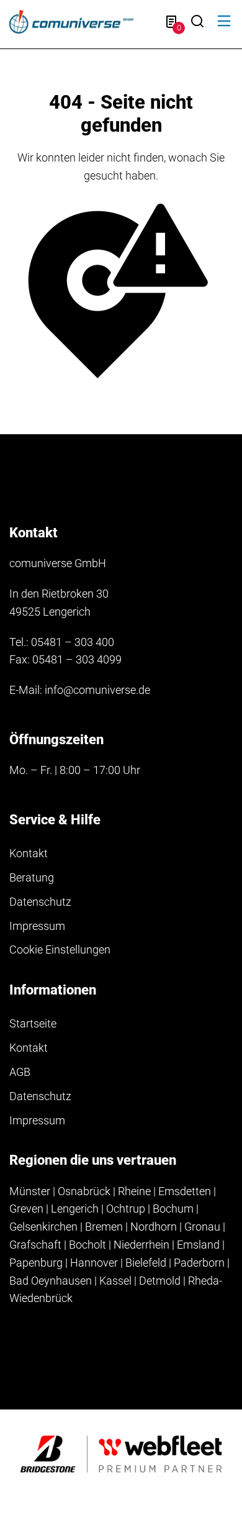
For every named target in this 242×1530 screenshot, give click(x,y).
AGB (19, 1071)
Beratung (31, 877)
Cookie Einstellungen (59, 949)
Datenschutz (40, 901)
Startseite (32, 1023)
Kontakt (28, 853)
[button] (224, 21)
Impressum (37, 925)
